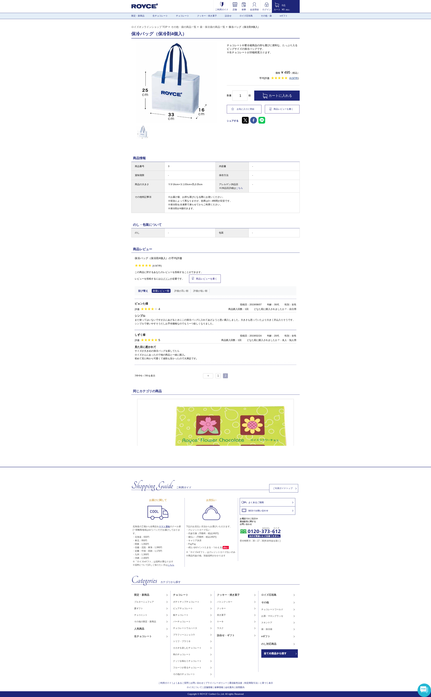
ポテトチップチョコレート (186, 602)
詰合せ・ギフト (226, 635)
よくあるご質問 (181, 683)
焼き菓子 (221, 615)
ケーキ (220, 621)
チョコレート (182, 15)
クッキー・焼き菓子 (207, 15)
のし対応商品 (268, 643)
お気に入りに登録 (245, 109)
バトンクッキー (224, 602)
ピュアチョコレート (183, 608)
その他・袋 (266, 15)
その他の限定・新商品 (145, 621)
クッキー (221, 608)
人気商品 (139, 628)
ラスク (220, 628)
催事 (244, 9)
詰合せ (228, 15)
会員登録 (254, 9)
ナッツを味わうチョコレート (187, 661)
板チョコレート (180, 615)
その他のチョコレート (184, 674)
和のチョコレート (182, 654)
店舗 (235, 9)
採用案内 (240, 687)
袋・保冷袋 (266, 629)
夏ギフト (138, 608)
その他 (265, 602)
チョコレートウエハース (185, 628)
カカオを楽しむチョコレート (187, 648)
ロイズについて (194, 687)
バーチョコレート (182, 621)
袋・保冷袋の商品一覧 (212, 26)
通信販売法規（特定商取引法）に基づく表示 (251, 683)
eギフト (284, 15)
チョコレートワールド (272, 609)
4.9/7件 (294, 78)
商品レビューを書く (283, 109)
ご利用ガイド (221, 9)
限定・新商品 (137, 15)
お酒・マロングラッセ (272, 616)
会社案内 (229, 687)
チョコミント (140, 615)
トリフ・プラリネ (182, 641)
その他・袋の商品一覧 (183, 26)
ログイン (266, 9)
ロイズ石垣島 (246, 15)
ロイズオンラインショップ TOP (149, 26)
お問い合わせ (197, 683)
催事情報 (218, 687)
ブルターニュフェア (144, 602)
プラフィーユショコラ (184, 634)
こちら (239, 188)
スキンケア (266, 622)
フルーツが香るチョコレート (187, 667)
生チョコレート (160, 15)
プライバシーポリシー (216, 683)
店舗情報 (208, 687)
